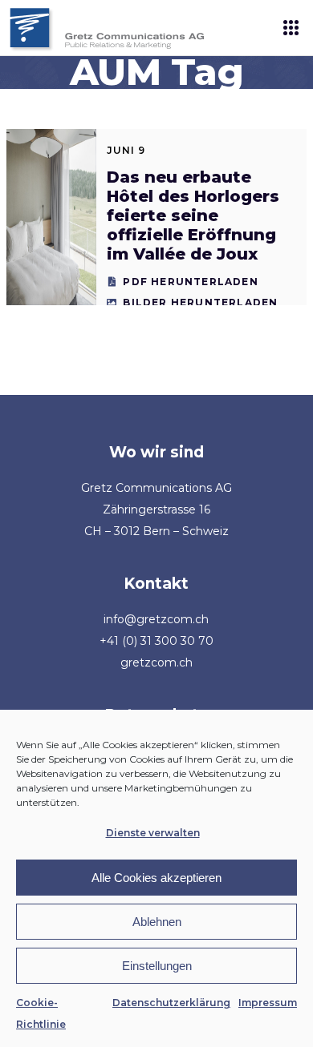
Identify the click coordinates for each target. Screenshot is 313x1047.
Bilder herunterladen (200, 302)
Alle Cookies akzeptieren (156, 877)
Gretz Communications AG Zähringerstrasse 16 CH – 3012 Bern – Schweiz (156, 509)
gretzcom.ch (156, 662)
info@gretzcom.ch (156, 619)
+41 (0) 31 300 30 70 (156, 641)
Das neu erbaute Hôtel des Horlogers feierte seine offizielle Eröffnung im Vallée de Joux (193, 215)
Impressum (267, 1003)
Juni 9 (126, 150)
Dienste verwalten (153, 833)
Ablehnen (156, 921)
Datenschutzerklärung (171, 1003)
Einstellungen (157, 966)
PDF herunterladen (190, 282)
